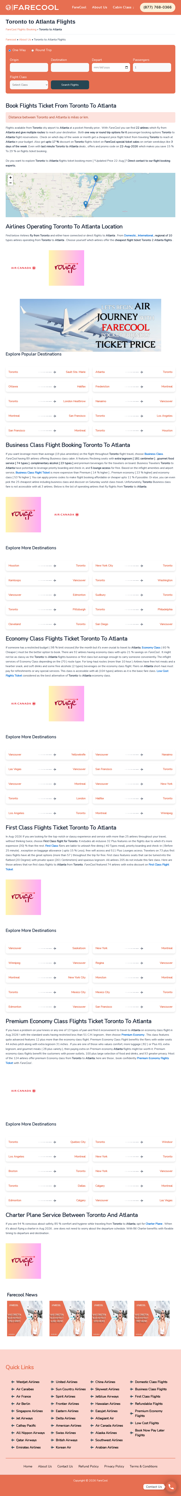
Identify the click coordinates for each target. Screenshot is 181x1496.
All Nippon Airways (30, 1433)
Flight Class (18, 77)
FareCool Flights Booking (21, 29)
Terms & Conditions (143, 1466)
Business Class (153, 454)
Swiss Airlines (66, 1433)
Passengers (141, 60)
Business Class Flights (151, 1389)
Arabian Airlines (106, 1447)
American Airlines (68, 1425)
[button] (96, 178)
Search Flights (70, 85)
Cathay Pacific (26, 1425)
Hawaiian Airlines (107, 1404)
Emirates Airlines (28, 1447)
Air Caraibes (25, 1389)
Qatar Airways (26, 1440)
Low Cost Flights (147, 1423)
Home (28, 1466)
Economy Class (151, 648)
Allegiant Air (104, 1418)
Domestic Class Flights (151, 1382)
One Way (19, 50)
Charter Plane (154, 1224)
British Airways (66, 1440)
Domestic (130, 235)
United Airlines (66, 1382)
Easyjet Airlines (106, 1411)
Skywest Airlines (107, 1389)
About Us (99, 7)
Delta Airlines (65, 1418)
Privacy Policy (114, 1466)
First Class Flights (147, 1396)
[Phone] (171, 1487)
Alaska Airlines (106, 1433)
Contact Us (65, 1466)
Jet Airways (24, 1418)
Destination (59, 60)
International (145, 235)
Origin (14, 60)
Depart (97, 60)
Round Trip (44, 50)
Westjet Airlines (27, 1382)
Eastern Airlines (67, 1411)
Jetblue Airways (107, 1396)
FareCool (79, 7)
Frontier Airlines (67, 1404)
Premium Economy (132, 1035)
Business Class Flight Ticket (33, 473)
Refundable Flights (149, 1404)
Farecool (11, 40)
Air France (23, 1396)
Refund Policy (88, 1466)
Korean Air (63, 1447)
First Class (51, 846)
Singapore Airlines (29, 1411)
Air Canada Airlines (109, 1425)
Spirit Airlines (65, 1396)
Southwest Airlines (109, 1440)
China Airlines (105, 1382)
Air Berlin (23, 1404)
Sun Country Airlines (71, 1389)
